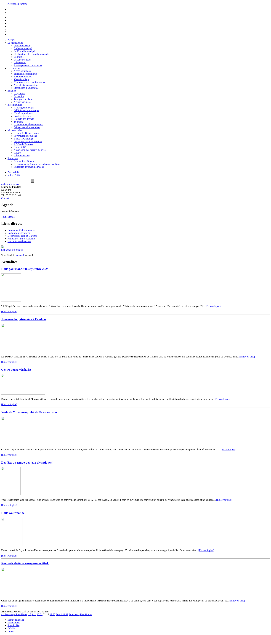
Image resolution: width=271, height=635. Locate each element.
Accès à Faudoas (22, 71)
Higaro (17, 152)
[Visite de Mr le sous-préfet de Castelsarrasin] (20, 444)
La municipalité (15, 42)
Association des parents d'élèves (29, 150)
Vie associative (15, 130)
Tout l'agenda (8, 216)
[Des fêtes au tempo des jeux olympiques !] (11, 494)
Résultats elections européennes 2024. (25, 563)
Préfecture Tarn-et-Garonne (21, 238)
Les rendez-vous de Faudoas (28, 141)
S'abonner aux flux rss (12, 250)
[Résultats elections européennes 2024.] (20, 595)
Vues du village (21, 79)
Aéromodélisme (21, 155)
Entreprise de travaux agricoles (29, 166)
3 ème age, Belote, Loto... (26, 133)
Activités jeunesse (23, 102)
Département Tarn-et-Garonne (22, 235)
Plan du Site (13, 625)
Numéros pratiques (23, 113)
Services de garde (22, 116)
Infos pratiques (15, 104)
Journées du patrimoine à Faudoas (23, 319)
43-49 (65, 614)
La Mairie (19, 56)
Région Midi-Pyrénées (19, 233)
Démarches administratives (27, 127)
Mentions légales (16, 619)
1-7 (29, 614)
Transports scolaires (23, 99)
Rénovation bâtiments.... (26, 161)
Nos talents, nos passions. (26, 85)
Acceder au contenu (17, 4)
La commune (14, 68)
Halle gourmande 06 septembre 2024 (24, 268)
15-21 (40, 614)
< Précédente (20, 614)
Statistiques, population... (26, 88)
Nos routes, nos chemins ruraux (29, 82)
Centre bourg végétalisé (16, 369)
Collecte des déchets (24, 119)
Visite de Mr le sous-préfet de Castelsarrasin (29, 412)
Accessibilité (14, 622)
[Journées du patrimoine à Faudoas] (17, 351)
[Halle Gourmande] (11, 545)
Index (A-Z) (14, 175)
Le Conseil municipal (24, 51)
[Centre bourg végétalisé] (23, 393)
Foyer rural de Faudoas (25, 135)
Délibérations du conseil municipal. (31, 54)
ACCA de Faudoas (23, 144)
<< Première (7, 614)
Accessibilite (14, 172)
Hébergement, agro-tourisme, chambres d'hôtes (37, 164)
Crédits (11, 628)
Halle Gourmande (12, 512)
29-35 (52, 614)
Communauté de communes (21, 230)
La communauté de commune (28, 124)
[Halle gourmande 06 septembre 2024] (11, 300)
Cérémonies (20, 62)
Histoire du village (23, 76)
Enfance (12, 90)
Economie (13, 158)
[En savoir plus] (213, 306)
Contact (5, 198)
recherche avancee (10, 184)
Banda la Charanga (23, 138)
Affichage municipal (24, 107)
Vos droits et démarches (19, 241)
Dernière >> (86, 614)
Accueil (11, 40)
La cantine (19, 96)
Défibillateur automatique (26, 110)
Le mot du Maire (22, 45)
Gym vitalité (20, 147)
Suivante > (74, 614)
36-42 (59, 614)
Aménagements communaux (28, 65)
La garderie (19, 93)
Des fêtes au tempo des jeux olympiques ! (27, 462)
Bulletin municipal (23, 48)
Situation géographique (25, 73)
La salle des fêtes (22, 59)
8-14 (34, 614)
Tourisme (18, 121)
